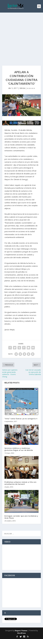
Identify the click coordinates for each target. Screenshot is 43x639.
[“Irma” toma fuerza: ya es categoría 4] (21, 401)
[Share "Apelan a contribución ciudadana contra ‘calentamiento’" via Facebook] (10, 347)
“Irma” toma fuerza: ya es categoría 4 (20, 419)
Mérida (22, 88)
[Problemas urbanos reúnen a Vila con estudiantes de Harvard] (21, 467)
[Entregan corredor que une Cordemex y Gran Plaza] (21, 501)
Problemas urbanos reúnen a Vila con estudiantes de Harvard (20, 483)
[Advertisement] (21, 35)
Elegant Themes (21, 631)
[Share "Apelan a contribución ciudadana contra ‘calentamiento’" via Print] (33, 347)
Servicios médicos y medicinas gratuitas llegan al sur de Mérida (18, 449)
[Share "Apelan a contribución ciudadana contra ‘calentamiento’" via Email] (28, 347)
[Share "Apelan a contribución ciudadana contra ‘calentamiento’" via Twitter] (14, 347)
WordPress (21, 633)
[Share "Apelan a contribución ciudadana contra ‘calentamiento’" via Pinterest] (24, 347)
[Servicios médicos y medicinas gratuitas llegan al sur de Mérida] (21, 434)
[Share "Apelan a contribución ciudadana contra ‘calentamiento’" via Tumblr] (19, 347)
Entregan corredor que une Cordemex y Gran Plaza (21, 517)
